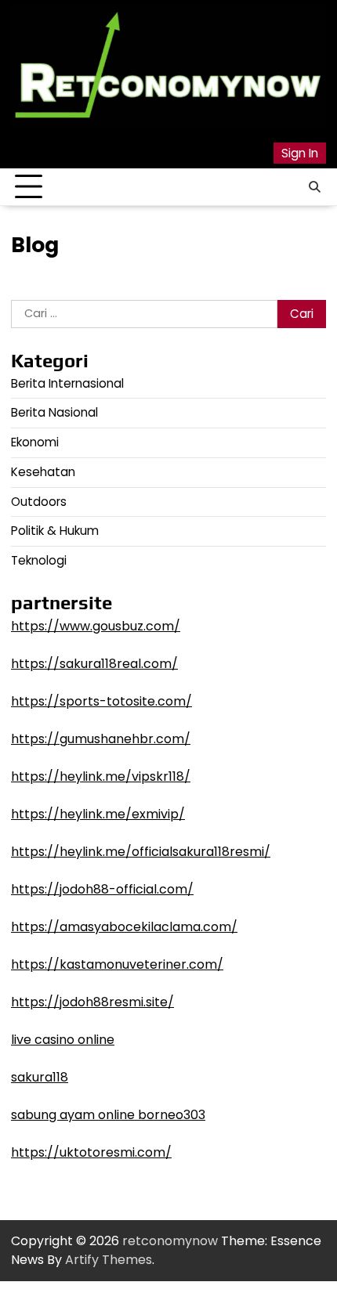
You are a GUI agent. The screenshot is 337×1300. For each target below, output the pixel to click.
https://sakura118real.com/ (94, 664)
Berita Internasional (67, 383)
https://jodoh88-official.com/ (102, 889)
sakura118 (39, 1077)
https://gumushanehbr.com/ (100, 739)
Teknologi (39, 560)
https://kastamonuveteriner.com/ (117, 964)
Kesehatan (43, 472)
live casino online (62, 1040)
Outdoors (39, 501)
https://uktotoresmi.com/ (91, 1152)
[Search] (314, 187)
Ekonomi (35, 442)
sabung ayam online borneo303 (108, 1115)
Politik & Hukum (55, 530)
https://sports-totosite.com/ (101, 701)
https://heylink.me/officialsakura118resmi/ (140, 852)
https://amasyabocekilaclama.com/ (124, 927)
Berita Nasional (54, 412)
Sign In (299, 153)
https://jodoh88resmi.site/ (92, 1002)
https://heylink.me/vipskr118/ (100, 776)
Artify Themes (108, 1260)
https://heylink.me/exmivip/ (98, 814)
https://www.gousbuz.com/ (95, 626)
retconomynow (170, 1241)
